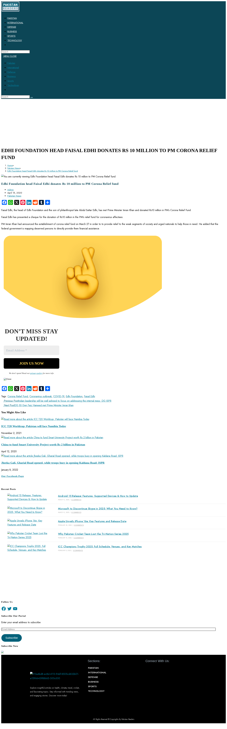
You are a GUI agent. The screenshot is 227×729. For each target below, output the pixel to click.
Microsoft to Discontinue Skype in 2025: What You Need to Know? (98, 508)
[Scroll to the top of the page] (2, 725)
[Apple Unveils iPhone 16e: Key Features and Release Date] (28, 523)
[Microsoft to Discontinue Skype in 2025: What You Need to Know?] (28, 510)
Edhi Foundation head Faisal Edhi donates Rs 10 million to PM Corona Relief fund (42, 171)
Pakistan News (14, 195)
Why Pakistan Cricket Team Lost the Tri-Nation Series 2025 (93, 534)
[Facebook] (3, 608)
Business (11, 76)
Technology (13, 85)
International (13, 67)
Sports (10, 81)
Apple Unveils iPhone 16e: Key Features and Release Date (92, 521)
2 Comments (78, 550)
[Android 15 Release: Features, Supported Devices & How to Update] (28, 497)
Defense (11, 72)
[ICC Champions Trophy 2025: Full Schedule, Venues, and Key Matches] (28, 548)
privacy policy (36, 373)
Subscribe (11, 637)
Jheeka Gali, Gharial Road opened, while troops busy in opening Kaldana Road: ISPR (53, 462)
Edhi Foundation (74, 396)
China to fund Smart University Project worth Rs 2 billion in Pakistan (43, 444)
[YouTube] (15, 608)
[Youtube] (158, 668)
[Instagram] (164, 668)
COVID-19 (58, 396)
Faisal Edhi (89, 396)
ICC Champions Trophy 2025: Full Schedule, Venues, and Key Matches (100, 546)
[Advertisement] (113, 122)
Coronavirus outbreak (40, 396)
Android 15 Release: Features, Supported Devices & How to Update (98, 496)
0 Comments (76, 500)
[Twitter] (9, 608)
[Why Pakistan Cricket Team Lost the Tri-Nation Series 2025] (28, 535)
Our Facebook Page (12, 476)
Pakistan (11, 63)
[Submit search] (32, 97)
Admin (10, 189)
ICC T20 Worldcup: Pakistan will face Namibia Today (33, 426)
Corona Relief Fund (18, 396)
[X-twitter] (153, 668)
